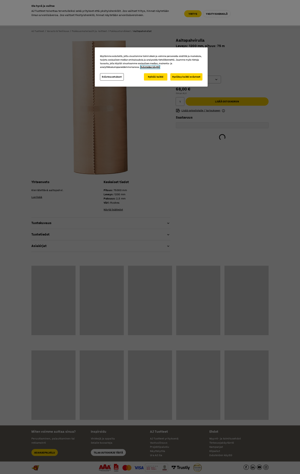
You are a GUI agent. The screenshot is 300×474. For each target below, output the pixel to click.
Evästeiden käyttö (150, 67)
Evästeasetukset (112, 76)
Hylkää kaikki (155, 76)
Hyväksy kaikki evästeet (186, 76)
